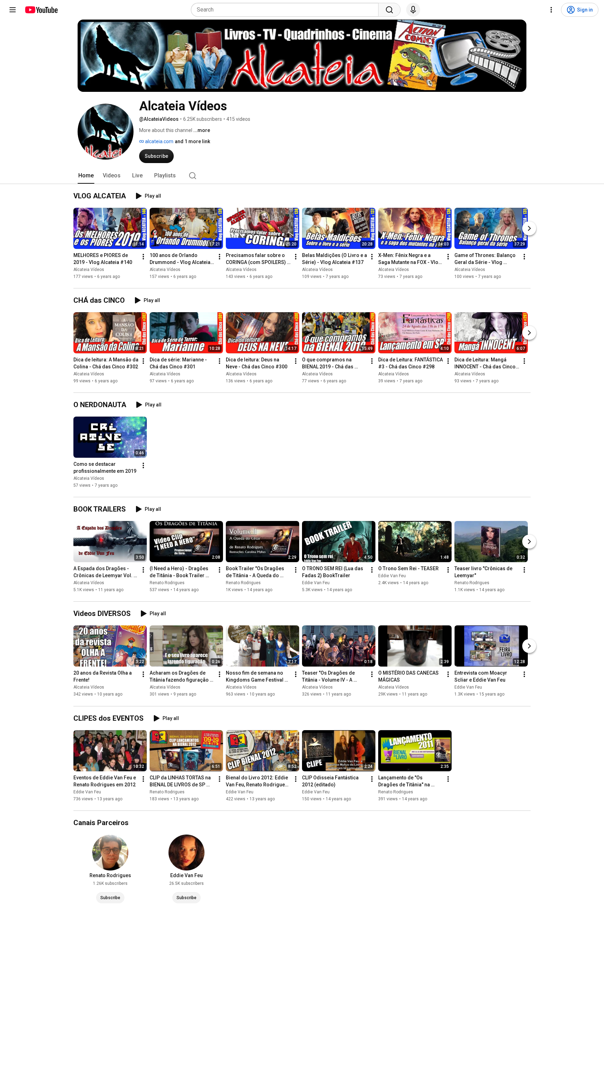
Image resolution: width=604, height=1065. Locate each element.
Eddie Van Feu (316, 582)
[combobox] (287, 10)
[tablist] (302, 175)
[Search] (389, 10)
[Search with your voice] (413, 10)
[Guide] (12, 10)
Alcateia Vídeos (88, 269)
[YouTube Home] (41, 10)
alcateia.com (158, 141)
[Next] (529, 228)
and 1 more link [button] (192, 141)
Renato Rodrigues (167, 582)
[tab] (86, 175)
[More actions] (143, 257)
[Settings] (551, 10)
